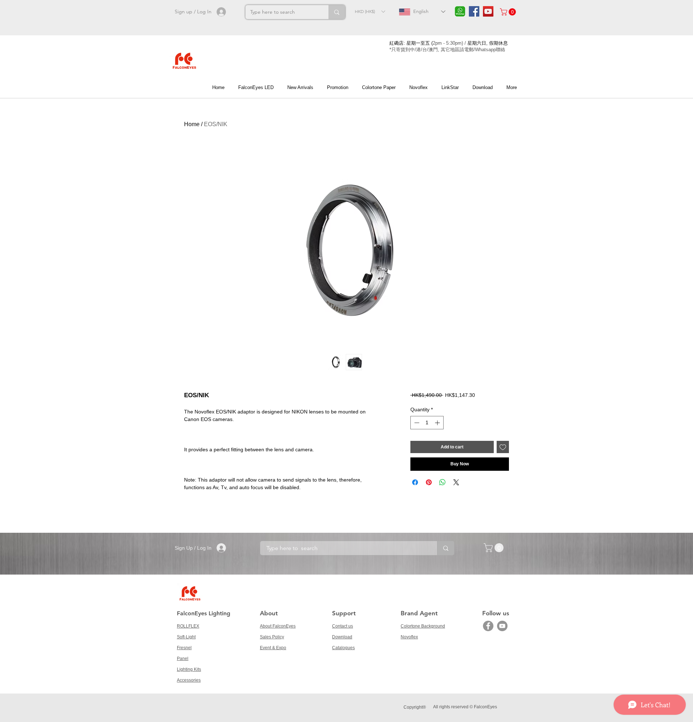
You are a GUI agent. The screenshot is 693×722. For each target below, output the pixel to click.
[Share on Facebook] (415, 482)
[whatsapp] (460, 11)
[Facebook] (488, 626)
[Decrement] (415, 422)
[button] (369, 11)
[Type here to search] (336, 12)
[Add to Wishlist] (503, 447)
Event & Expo (273, 647)
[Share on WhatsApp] (442, 482)
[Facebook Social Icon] (474, 11)
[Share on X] (456, 482)
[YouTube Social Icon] (488, 11)
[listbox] (369, 11)
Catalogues (343, 647)
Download (342, 636)
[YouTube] (502, 626)
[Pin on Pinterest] (428, 482)
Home (192, 124)
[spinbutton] (426, 422)
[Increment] (438, 422)
